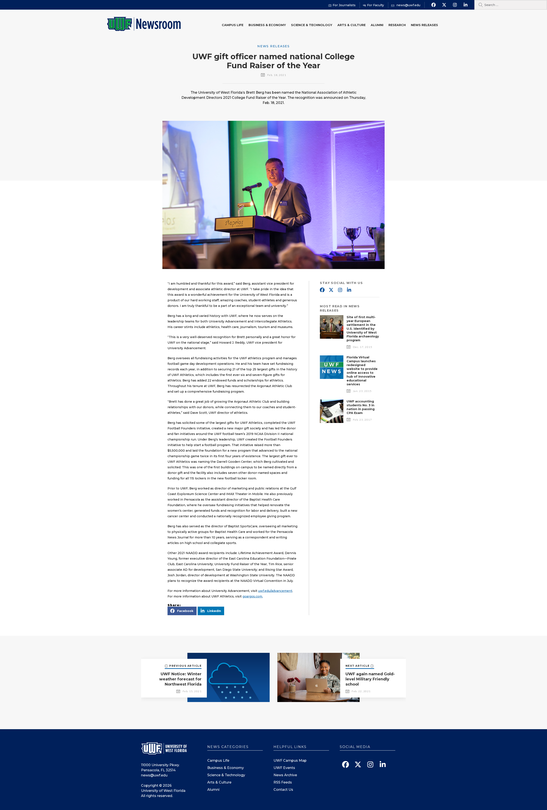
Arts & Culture (351, 25)
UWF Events (284, 768)
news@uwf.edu (154, 775)
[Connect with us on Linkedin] (465, 5)
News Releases (424, 25)
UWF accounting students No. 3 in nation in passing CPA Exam (361, 407)
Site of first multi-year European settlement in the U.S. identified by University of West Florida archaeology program (363, 328)
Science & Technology (311, 25)
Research (397, 25)
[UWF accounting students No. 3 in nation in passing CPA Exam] (331, 422)
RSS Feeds (283, 782)
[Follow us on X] (444, 5)
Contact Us (283, 790)
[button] (182, 611)
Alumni (377, 25)
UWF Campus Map (290, 760)
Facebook (322, 290)
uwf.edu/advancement (275, 591)
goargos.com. (253, 596)
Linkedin (349, 290)
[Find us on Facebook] (433, 5)
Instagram (340, 290)
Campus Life (232, 25)
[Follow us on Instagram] (455, 5)
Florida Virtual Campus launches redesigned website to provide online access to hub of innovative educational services (362, 370)
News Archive (285, 775)
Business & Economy (267, 25)
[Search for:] (510, 5)
